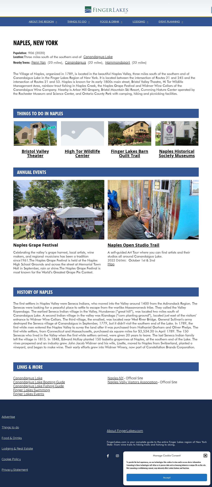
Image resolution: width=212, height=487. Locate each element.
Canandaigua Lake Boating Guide (39, 382)
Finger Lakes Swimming (31, 390)
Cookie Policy (11, 459)
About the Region (41, 21)
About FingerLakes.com (125, 431)
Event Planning (169, 21)
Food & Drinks (12, 438)
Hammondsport (117, 62)
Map (111, 264)
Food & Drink (109, 21)
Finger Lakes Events (28, 394)
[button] (205, 455)
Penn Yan (38, 62)
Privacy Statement (15, 470)
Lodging (139, 21)
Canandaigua (75, 62)
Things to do (76, 21)
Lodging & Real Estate (17, 448)
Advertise (8, 417)
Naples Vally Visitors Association (133, 382)
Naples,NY (115, 378)
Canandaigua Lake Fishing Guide (38, 386)
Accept (166, 477)
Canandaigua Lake (98, 57)
